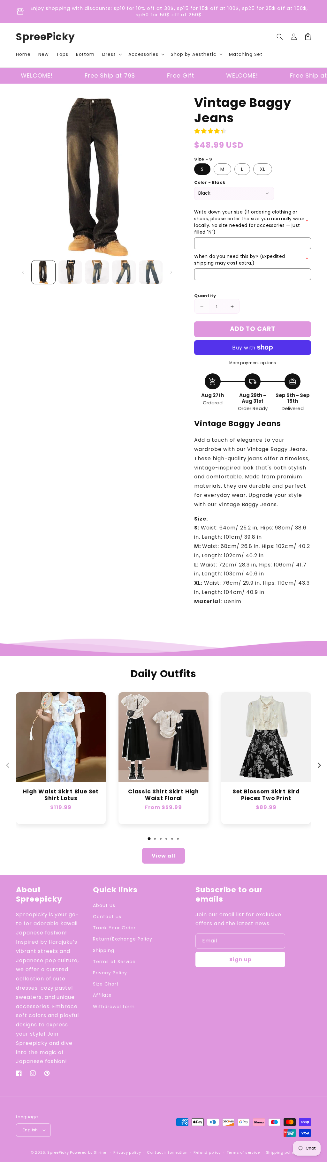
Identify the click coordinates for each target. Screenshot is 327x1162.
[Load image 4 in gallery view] (124, 272)
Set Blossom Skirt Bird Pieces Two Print (266, 795)
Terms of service (243, 1152)
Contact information (167, 1152)
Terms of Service (114, 961)
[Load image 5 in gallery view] (151, 272)
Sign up (240, 959)
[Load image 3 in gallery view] (97, 272)
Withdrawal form (114, 1006)
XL (262, 169)
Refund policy (207, 1152)
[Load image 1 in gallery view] (43, 272)
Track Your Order (114, 928)
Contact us (107, 916)
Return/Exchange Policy (122, 939)
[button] (111, 54)
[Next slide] (319, 765)
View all (163, 855)
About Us (104, 905)
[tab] (149, 839)
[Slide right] (171, 272)
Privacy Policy (110, 973)
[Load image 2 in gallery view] (70, 272)
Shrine (100, 1152)
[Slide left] (23, 272)
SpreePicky (58, 1152)
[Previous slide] (8, 765)
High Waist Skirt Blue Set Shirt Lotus (61, 795)
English (30, 1130)
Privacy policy (127, 1152)
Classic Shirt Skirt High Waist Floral (163, 795)
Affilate (102, 995)
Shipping (103, 950)
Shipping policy (281, 1152)
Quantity (205, 296)
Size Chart (106, 984)
